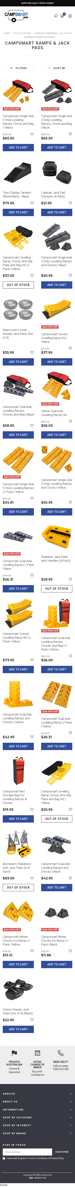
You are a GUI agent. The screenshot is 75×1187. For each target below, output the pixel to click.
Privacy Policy (57, 1158)
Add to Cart (18, 147)
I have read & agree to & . (35, 1158)
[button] (32, 134)
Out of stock (18, 285)
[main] (37, 557)
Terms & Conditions (38, 1158)
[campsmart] (17, 15)
